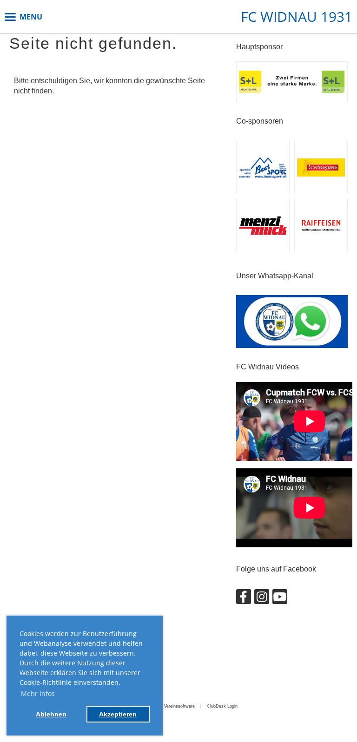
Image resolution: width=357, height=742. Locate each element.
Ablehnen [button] (51, 714)
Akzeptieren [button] (118, 714)
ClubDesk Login (222, 706)
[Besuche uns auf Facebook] (243, 599)
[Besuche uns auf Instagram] (261, 599)
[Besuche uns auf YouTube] (279, 599)
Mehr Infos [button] (38, 693)
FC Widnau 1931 (296, 16)
